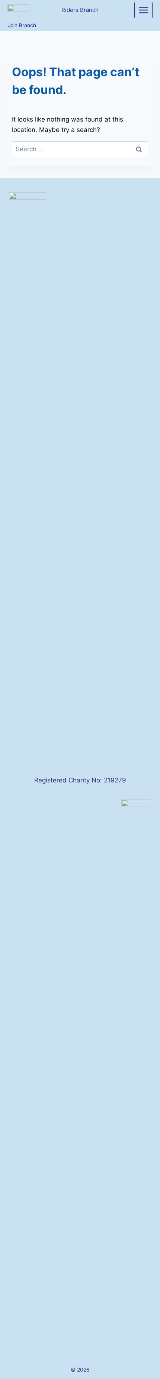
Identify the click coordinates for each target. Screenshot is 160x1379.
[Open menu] (143, 10)
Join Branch (22, 25)
